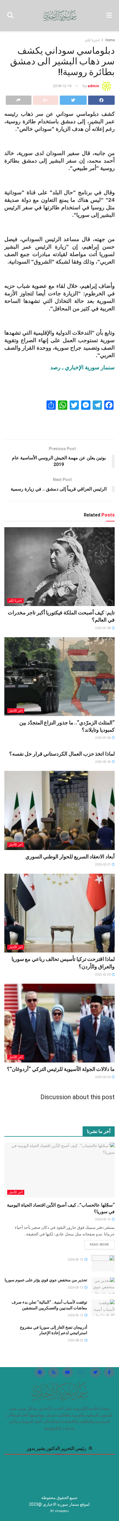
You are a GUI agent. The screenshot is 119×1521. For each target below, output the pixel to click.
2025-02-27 (103, 864)
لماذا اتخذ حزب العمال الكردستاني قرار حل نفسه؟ (62, 754)
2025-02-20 (103, 974)
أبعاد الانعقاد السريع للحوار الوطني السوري (70, 856)
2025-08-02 (76, 1340)
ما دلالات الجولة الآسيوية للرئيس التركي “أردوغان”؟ (61, 1069)
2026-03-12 (76, 1315)
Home (110, 40)
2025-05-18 (103, 761)
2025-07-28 (103, 628)
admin (93, 86)
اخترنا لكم (92, 40)
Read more (99, 1244)
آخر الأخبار (16, 711)
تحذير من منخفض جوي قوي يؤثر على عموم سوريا (46, 1280)
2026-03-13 (103, 1219)
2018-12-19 (62, 86)
